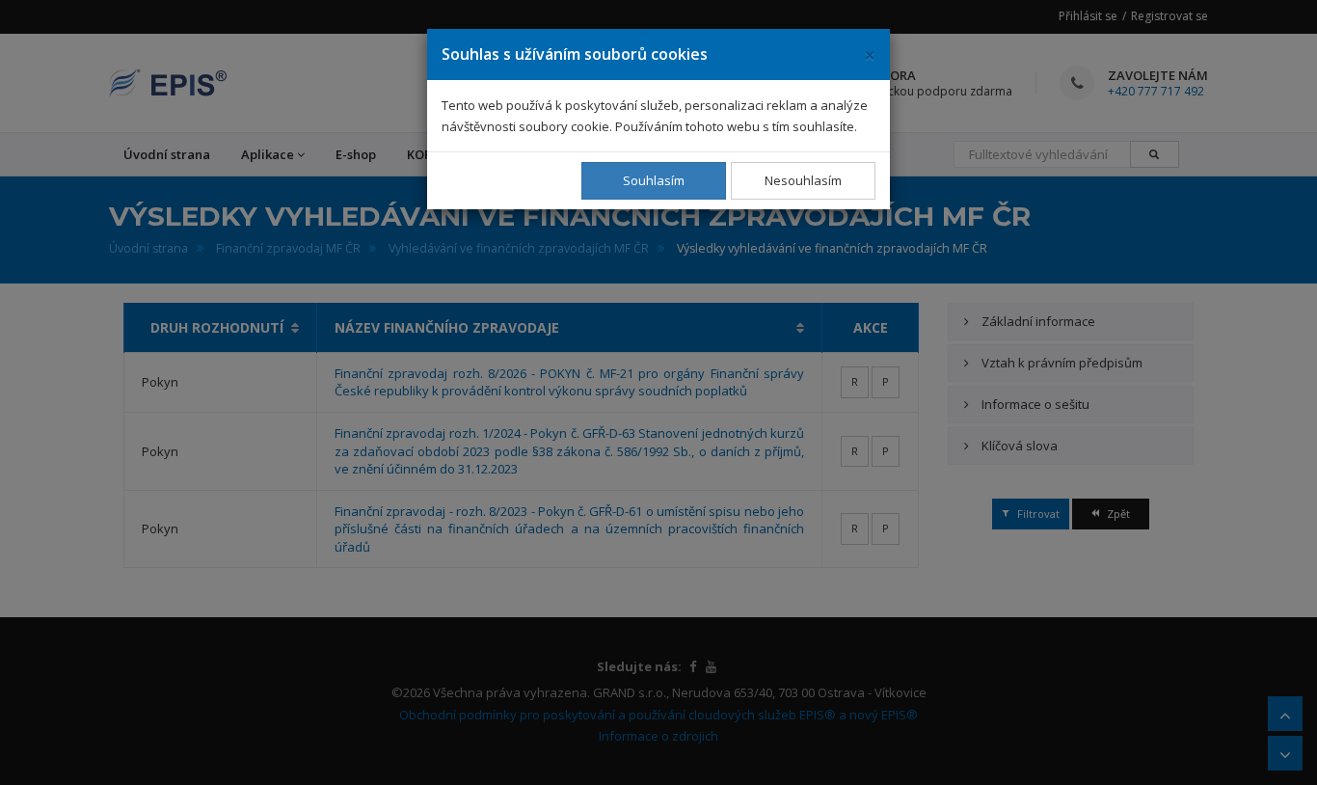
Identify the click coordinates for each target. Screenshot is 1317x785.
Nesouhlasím (803, 180)
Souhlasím (654, 180)
